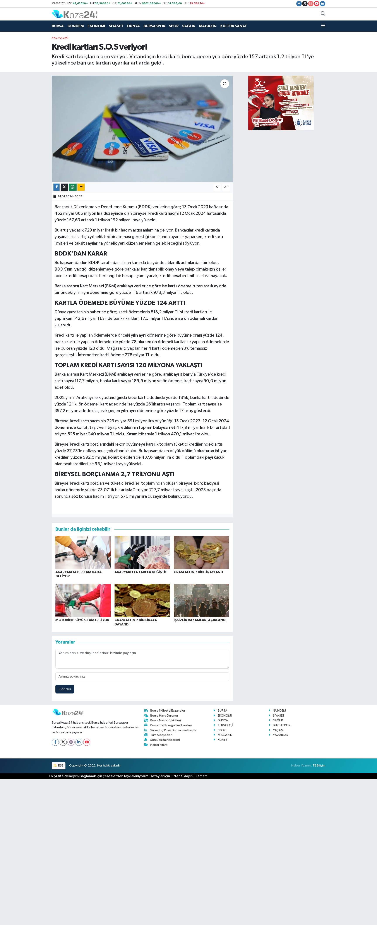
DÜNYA (133, 26)
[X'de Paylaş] (64, 187)
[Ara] (323, 14)
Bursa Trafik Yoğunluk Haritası (171, 725)
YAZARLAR (280, 735)
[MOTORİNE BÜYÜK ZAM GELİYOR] (83, 600)
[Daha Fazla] (81, 187)
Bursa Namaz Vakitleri (165, 720)
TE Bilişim (319, 765)
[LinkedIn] (78, 742)
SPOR (173, 26)
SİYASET (116, 26)
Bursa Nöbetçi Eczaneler (167, 710)
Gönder (64, 689)
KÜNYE (222, 739)
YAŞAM (278, 730)
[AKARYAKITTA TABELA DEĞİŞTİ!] (142, 552)
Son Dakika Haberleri (165, 739)
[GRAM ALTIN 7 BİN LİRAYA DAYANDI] (142, 600)
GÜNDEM (75, 26)
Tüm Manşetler (161, 735)
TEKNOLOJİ (225, 725)
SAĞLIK (188, 26)
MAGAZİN (208, 26)
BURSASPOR (154, 26)
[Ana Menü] (323, 26)
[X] (63, 742)
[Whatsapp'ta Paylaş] (73, 187)
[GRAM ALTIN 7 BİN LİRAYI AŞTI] (201, 552)
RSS (60, 765)
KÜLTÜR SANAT (233, 26)
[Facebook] (55, 742)
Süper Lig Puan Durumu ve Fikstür (173, 730)
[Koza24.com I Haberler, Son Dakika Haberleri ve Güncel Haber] (75, 13)
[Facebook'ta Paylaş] (56, 187)
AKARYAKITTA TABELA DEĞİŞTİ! (140, 572)
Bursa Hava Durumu (164, 715)
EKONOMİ (96, 26)
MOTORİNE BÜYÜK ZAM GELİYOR (82, 620)
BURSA (58, 26)
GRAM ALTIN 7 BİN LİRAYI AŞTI (198, 572)
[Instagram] (71, 742)
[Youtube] (86, 742)
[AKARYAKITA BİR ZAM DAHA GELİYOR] (83, 552)
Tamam (201, 776)
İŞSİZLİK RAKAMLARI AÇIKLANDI (200, 620)
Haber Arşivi (159, 744)
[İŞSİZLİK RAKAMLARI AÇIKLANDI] (201, 600)
